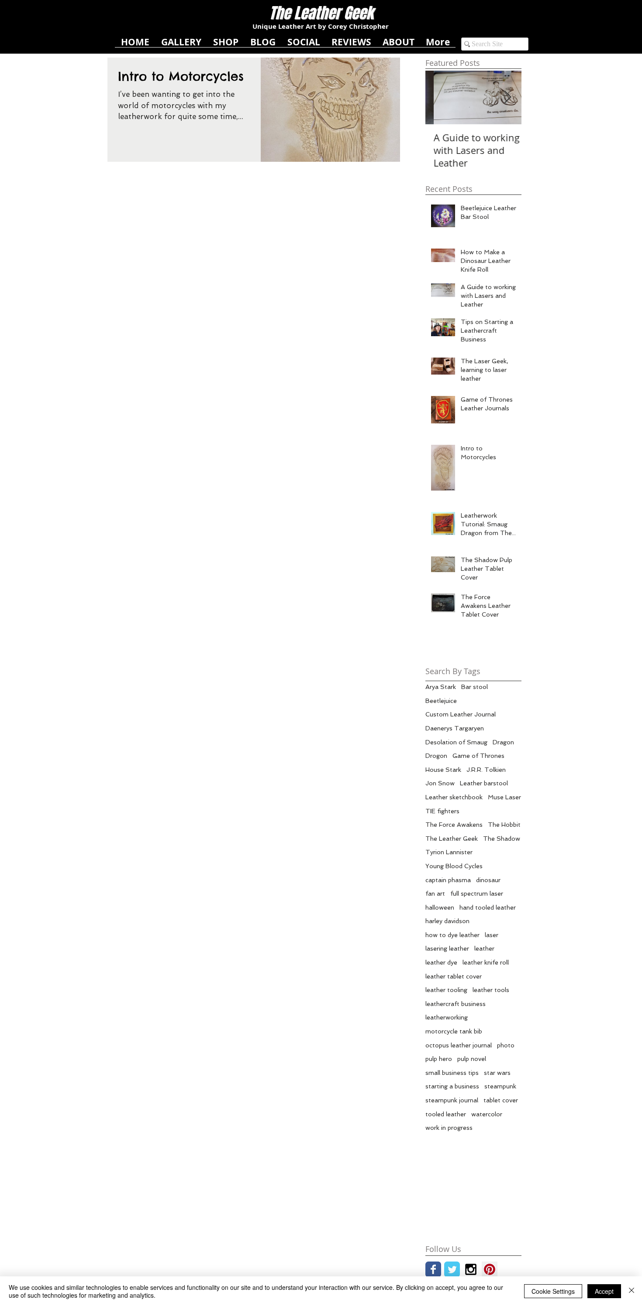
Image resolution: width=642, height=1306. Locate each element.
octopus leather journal (458, 1045)
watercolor (486, 1114)
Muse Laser (504, 797)
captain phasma (448, 879)
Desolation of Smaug (456, 742)
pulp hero (438, 1058)
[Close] (631, 1291)
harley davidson (447, 920)
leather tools (491, 989)
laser (491, 934)
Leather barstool (484, 783)
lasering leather (447, 948)
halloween (439, 907)
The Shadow (501, 838)
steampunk (500, 1086)
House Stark (443, 769)
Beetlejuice (441, 700)
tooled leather (445, 1114)
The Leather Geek (451, 838)
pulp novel (471, 1058)
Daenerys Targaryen (454, 728)
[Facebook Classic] (433, 1269)
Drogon (436, 755)
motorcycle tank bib (453, 1031)
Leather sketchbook (454, 797)
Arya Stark (440, 686)
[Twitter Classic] (452, 1269)
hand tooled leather (487, 907)
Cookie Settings (553, 1291)
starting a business (452, 1086)
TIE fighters (442, 811)
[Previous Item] (439, 97)
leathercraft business (455, 1003)
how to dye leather (452, 934)
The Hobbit (504, 824)
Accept (604, 1291)
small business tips (452, 1072)
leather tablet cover (453, 976)
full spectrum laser (476, 893)
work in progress (449, 1127)
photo (505, 1045)
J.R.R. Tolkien (486, 769)
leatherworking (446, 1017)
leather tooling (446, 989)
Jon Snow (440, 783)
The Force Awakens (454, 824)
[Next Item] (507, 97)
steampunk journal (451, 1100)
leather (484, 948)
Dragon (503, 742)
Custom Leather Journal (460, 714)
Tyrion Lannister (449, 852)
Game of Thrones (478, 755)
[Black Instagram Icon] (471, 1269)
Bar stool (474, 686)
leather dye (441, 962)
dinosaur (488, 879)
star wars (497, 1072)
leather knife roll (486, 962)
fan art (435, 893)
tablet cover (500, 1100)
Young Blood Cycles (454, 866)
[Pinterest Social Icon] (489, 1269)
